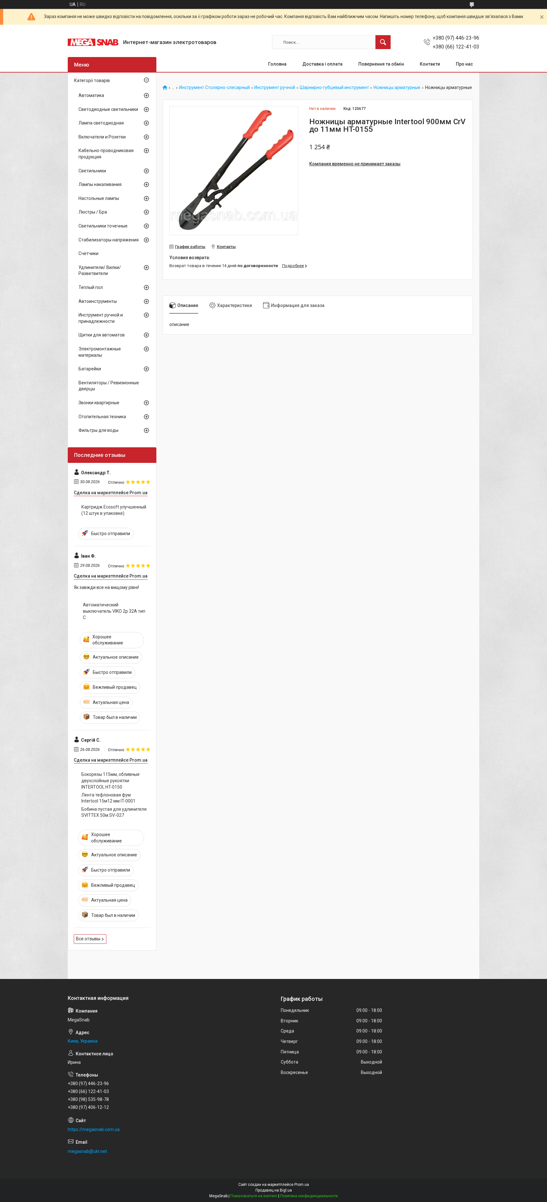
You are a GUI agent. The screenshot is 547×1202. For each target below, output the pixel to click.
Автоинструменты (98, 301)
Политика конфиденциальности (309, 1196)
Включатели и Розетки (102, 136)
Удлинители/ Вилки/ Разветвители (100, 270)
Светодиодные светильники (108, 109)
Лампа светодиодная (101, 122)
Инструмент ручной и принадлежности (101, 318)
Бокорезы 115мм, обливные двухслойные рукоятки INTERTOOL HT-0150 (110, 780)
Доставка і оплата (322, 64)
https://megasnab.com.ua (94, 1129)
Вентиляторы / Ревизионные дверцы (109, 386)
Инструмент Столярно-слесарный (214, 87)
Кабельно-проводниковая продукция (106, 153)
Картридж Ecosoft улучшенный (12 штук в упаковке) (113, 510)
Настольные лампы (99, 198)
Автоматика (91, 95)
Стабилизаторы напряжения (109, 239)
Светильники (92, 170)
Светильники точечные (103, 225)
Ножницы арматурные (397, 87)
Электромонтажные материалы (100, 352)
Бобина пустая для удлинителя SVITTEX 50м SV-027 (114, 812)
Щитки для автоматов (102, 334)
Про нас (464, 64)
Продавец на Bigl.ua (273, 1190)
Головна (277, 64)
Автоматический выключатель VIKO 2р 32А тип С (114, 611)
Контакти (430, 64)
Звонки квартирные (99, 402)
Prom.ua (301, 1184)
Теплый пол (91, 287)
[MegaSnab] (93, 42)
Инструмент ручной (274, 87)
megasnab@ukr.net (87, 1151)
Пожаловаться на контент (253, 1196)
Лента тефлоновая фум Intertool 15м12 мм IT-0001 (108, 798)
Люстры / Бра (93, 211)
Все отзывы (88, 938)
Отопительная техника (102, 416)
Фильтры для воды (98, 430)
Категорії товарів (92, 80)
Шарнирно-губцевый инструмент (334, 87)
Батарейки (90, 368)
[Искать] (383, 42)
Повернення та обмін (381, 64)
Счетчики (88, 253)
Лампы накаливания (100, 184)
